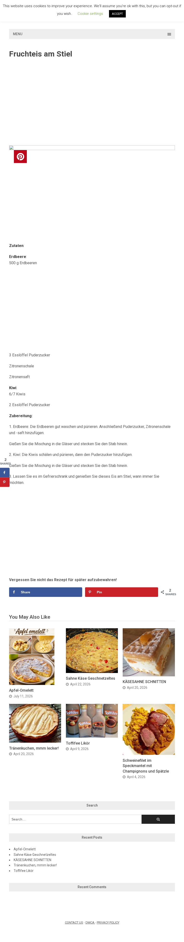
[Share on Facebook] (5, 472)
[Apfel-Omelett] (31, 683)
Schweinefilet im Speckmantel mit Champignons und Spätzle (146, 766)
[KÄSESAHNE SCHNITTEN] (149, 675)
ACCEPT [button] (117, 14)
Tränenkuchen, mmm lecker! (34, 748)
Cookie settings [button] (90, 13)
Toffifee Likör (78, 743)
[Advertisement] (92, 102)
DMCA (90, 922)
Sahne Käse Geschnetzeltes (90, 678)
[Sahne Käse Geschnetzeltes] (92, 671)
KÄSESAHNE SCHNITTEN (144, 681)
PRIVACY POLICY (108, 922)
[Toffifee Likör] (92, 736)
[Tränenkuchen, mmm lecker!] (35, 741)
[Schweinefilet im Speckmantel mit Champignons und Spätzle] (149, 753)
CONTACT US (74, 922)
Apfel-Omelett (21, 690)
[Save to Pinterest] (5, 482)
